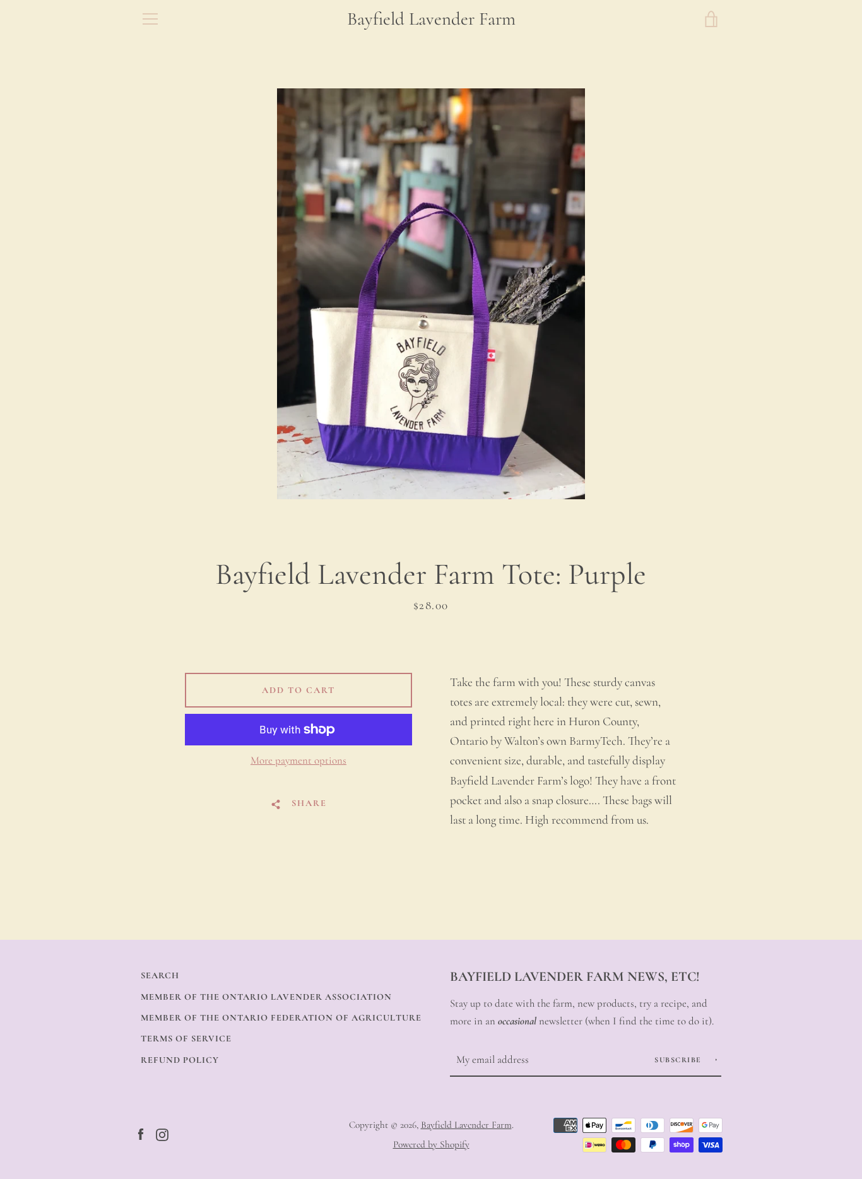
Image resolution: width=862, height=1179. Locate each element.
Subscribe (679, 1059)
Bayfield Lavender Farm (431, 19)
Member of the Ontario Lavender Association (266, 997)
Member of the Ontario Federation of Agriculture (281, 1017)
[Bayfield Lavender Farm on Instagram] (162, 1133)
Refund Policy (180, 1060)
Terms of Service (186, 1038)
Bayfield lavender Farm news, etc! (575, 976)
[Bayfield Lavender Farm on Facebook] (140, 1133)
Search (160, 975)
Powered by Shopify (431, 1144)
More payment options (298, 760)
